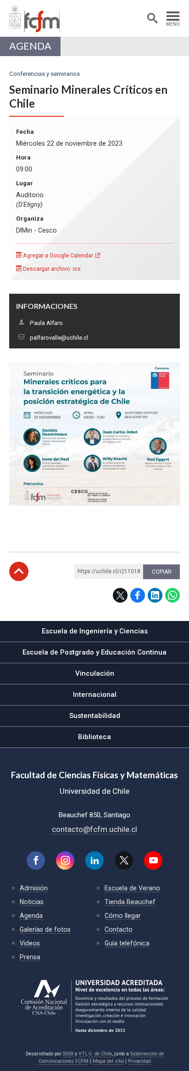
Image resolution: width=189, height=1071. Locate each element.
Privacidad (139, 1061)
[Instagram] (65, 860)
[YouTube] (153, 860)
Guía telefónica (127, 943)
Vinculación (94, 673)
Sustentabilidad (94, 716)
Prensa (30, 957)
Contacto (119, 929)
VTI (82, 1054)
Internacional (95, 694)
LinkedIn (155, 595)
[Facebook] (36, 860)
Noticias (32, 902)
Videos (30, 943)
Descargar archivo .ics (51, 268)
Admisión (34, 888)
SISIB (68, 1054)
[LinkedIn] (94, 860)
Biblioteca (94, 737)
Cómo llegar (123, 915)
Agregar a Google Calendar (57, 255)
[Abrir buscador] (152, 18)
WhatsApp (172, 595)
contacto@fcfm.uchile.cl (94, 829)
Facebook (137, 595)
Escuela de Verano (132, 888)
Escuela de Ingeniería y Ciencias (95, 631)
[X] (124, 860)
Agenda (30, 46)
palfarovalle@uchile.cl (59, 337)
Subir (18, 571)
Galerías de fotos (45, 929)
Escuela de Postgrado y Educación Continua (94, 652)
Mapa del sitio (108, 1061)
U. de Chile (100, 1054)
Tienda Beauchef (130, 902)
